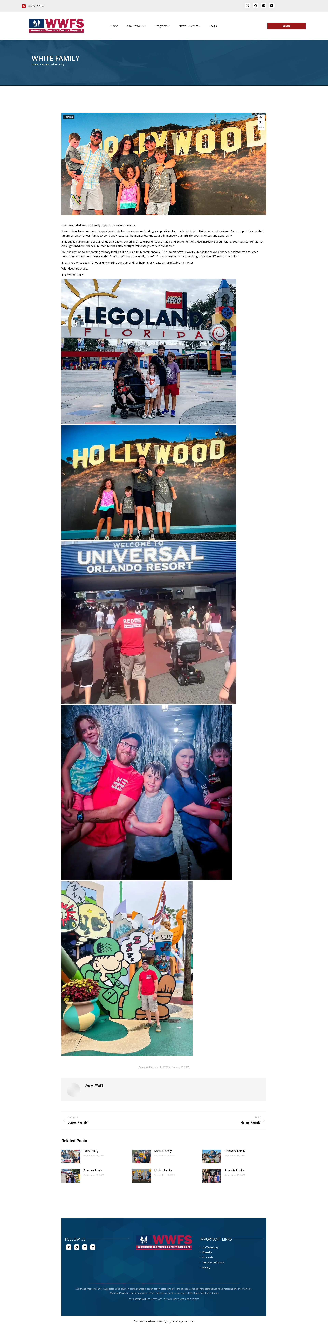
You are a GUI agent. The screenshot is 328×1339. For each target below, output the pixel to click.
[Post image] (71, 1156)
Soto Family (91, 1151)
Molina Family (163, 1170)
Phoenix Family (234, 1170)
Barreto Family (93, 1170)
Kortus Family (163, 1151)
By (165, 1067)
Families (69, 117)
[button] (149, 351)
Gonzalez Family (235, 1151)
